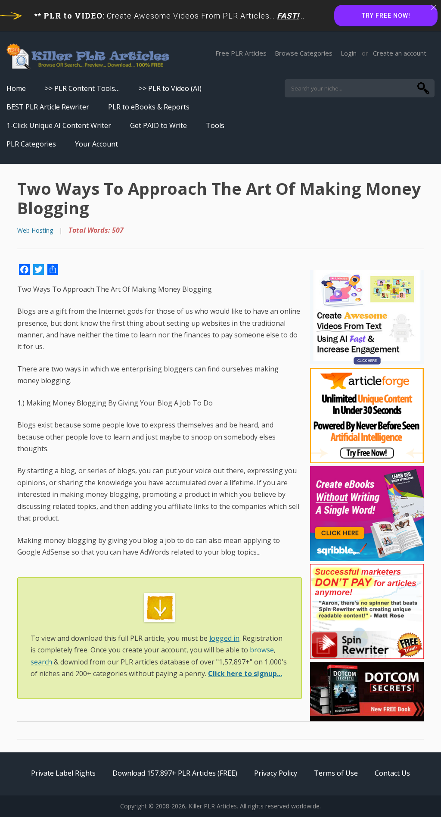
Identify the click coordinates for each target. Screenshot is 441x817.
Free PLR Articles (241, 53)
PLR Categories (31, 144)
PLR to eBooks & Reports (148, 107)
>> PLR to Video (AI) (170, 88)
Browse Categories (303, 53)
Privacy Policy (275, 773)
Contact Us (392, 773)
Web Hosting (35, 230)
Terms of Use (336, 773)
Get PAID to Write (158, 125)
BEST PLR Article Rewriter (47, 107)
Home (16, 88)
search (41, 662)
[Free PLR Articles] (87, 57)
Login (349, 53)
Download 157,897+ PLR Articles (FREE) (174, 773)
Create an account (399, 53)
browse (262, 650)
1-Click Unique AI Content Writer (58, 125)
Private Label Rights (63, 773)
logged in (224, 638)
